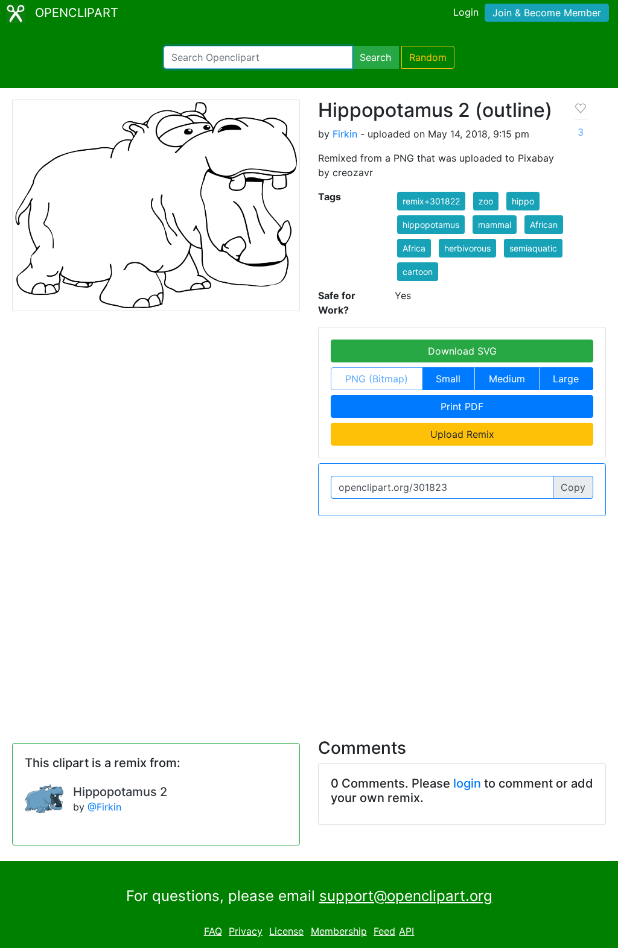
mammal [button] (494, 225)
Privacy (246, 931)
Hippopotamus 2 (120, 792)
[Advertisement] (309, 620)
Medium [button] (507, 379)
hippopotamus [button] (431, 225)
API (406, 931)
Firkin (345, 134)
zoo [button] (486, 201)
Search (375, 57)
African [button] (544, 225)
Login (466, 12)
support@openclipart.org (405, 896)
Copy (573, 487)
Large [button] (566, 379)
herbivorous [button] (467, 248)
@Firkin (104, 807)
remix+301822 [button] (431, 201)
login (467, 783)
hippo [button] (523, 201)
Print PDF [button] (462, 406)
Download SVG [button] (462, 351)
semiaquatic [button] (533, 248)
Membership (339, 931)
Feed (384, 931)
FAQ (213, 931)
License (286, 931)
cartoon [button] (418, 272)
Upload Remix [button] (462, 434)
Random (428, 57)
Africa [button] (414, 248)
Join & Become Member (546, 13)
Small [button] (448, 379)
